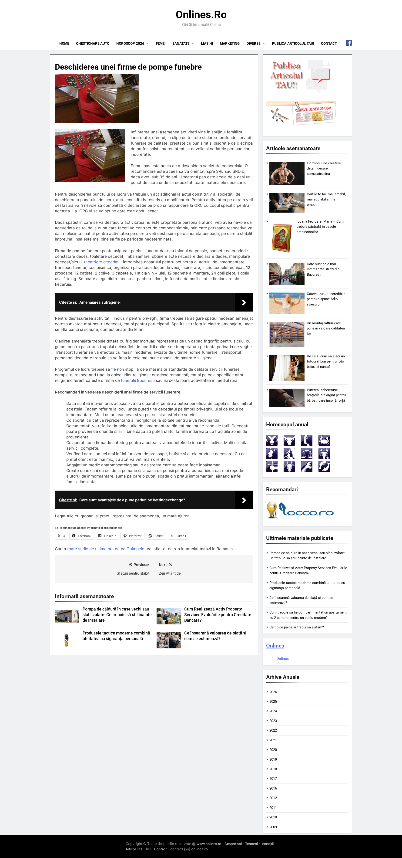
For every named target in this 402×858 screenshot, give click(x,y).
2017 (273, 779)
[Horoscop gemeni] (306, 445)
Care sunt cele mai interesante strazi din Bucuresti (323, 269)
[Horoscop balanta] (306, 458)
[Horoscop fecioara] (289, 458)
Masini (207, 43)
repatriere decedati (102, 262)
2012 (273, 798)
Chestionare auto (92, 43)
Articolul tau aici (138, 849)
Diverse (253, 43)
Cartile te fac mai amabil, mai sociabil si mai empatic (326, 199)
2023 (273, 721)
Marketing (230, 43)
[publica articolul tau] (301, 92)
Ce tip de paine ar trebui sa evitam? (296, 627)
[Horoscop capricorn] (289, 471)
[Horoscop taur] (289, 445)
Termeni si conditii (259, 844)
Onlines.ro (201, 14)
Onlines (275, 645)
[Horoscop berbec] (272, 445)
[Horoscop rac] (324, 445)
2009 (273, 827)
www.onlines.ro (209, 844)
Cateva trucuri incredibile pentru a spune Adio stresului (326, 299)
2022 (273, 730)
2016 (273, 788)
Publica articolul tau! (293, 43)
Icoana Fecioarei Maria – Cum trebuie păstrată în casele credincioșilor (320, 226)
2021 (273, 740)
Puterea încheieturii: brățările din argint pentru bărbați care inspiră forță (326, 395)
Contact (329, 43)
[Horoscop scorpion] (324, 458)
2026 (273, 692)
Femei (160, 43)
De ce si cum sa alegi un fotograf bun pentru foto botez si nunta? (326, 361)
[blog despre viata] (300, 519)
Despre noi (233, 844)
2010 (273, 817)
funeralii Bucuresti (138, 380)
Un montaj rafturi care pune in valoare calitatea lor (326, 328)
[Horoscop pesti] (324, 471)
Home (64, 43)
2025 (273, 701)
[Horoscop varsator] (306, 471)
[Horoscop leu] (272, 458)
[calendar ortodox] (301, 124)
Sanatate (180, 43)
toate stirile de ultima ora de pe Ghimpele (105, 548)
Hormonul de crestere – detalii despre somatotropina (325, 168)
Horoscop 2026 (130, 43)
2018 (273, 769)
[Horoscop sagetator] (272, 471)
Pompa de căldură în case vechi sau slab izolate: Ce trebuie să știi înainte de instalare (117, 615)
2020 (273, 750)
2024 (273, 711)
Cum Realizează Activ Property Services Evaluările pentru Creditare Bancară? (217, 615)
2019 (273, 759)
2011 (273, 808)
